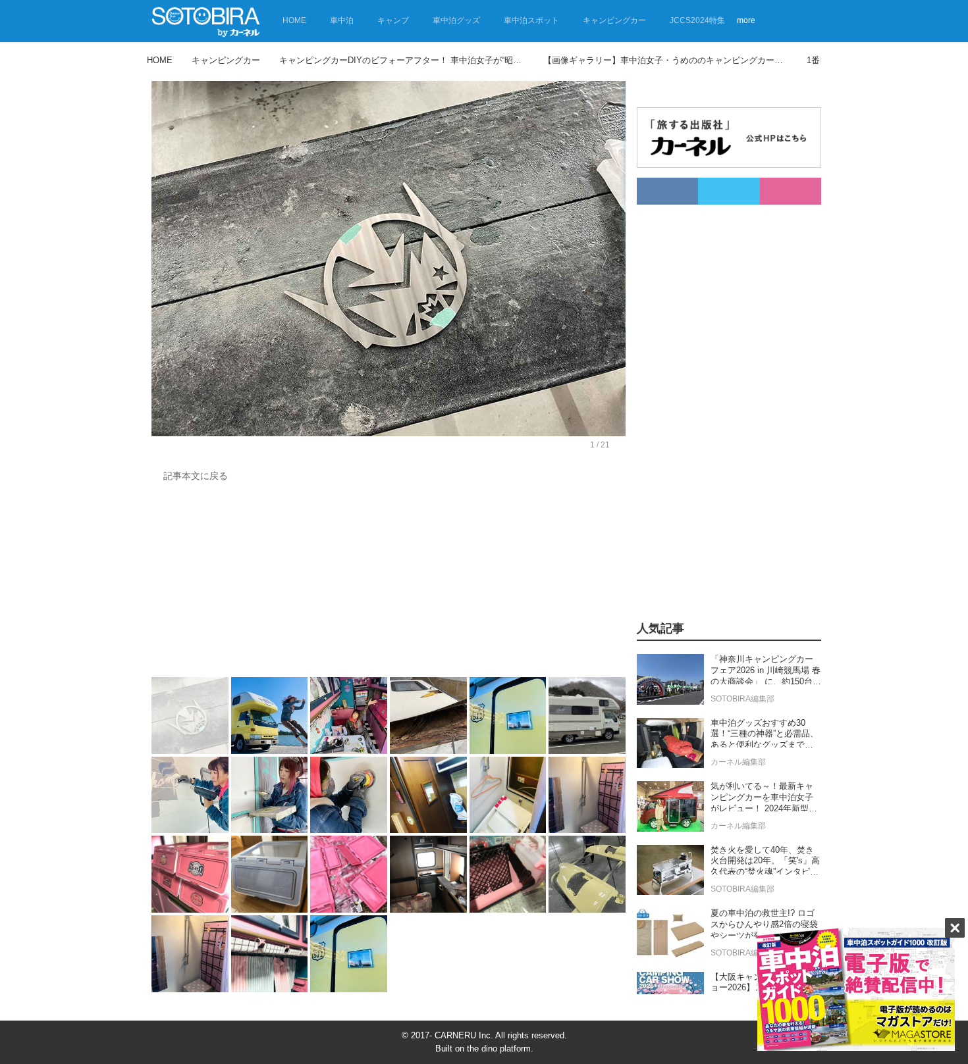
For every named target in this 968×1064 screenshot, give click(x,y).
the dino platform (499, 1048)
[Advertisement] (388, 583)
